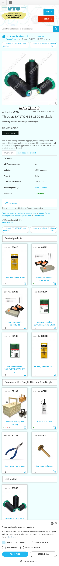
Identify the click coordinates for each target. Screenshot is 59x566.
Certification (12, 203)
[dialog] (29, 543)
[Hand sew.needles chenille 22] (44, 262)
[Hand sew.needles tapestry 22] (14, 307)
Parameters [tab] (9, 153)
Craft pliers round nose (15, 466)
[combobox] (26, 29)
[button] (29, 561)
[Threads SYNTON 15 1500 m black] (14, 503)
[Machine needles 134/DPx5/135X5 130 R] (44, 307)
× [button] (56, 523)
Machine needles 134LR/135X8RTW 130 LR (14, 369)
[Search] (56, 29)
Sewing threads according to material (16, 216)
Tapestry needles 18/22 (44, 366)
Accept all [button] (15, 554)
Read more (12, 537)
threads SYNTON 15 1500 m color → (44, 44)
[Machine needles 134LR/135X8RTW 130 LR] (14, 351)
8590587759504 (41, 188)
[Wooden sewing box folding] (14, 406)
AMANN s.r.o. (7, 222)
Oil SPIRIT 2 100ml (44, 421)
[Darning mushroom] (44, 451)
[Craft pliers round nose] (14, 451)
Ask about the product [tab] (27, 153)
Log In (49, 11)
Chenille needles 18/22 (15, 278)
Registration (46, 19)
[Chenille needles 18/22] (14, 262)
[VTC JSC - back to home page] (13, 13)
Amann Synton (12, 39)
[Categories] (10, 2)
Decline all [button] (43, 554)
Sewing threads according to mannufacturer (26, 36)
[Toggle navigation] (3, 2)
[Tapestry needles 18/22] (44, 351)
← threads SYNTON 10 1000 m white (14, 44)
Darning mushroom (44, 466)
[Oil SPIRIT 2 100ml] (44, 406)
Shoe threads (39, 216)
